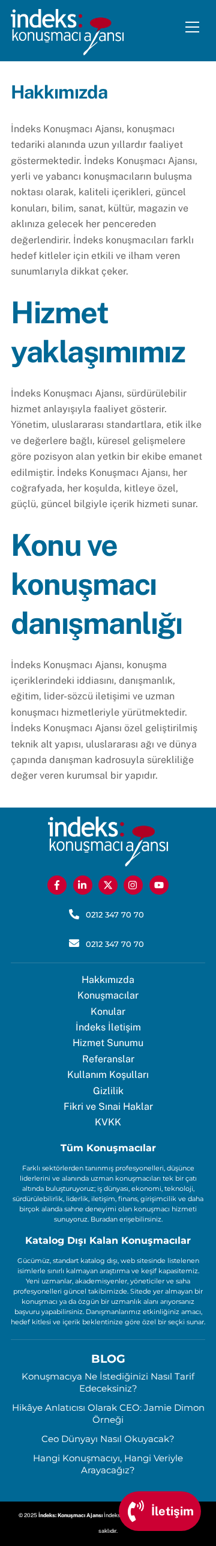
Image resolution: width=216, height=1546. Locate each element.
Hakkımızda (108, 979)
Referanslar (108, 1059)
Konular (108, 1011)
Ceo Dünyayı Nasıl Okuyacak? (108, 1438)
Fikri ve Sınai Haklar (108, 1106)
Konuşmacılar (108, 995)
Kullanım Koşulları (108, 1074)
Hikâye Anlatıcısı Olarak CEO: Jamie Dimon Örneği (108, 1413)
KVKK (108, 1122)
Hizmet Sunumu (108, 1042)
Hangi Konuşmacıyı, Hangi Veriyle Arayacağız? (108, 1464)
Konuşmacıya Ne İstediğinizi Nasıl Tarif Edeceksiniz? (108, 1382)
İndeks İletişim (108, 1027)
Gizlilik (108, 1091)
